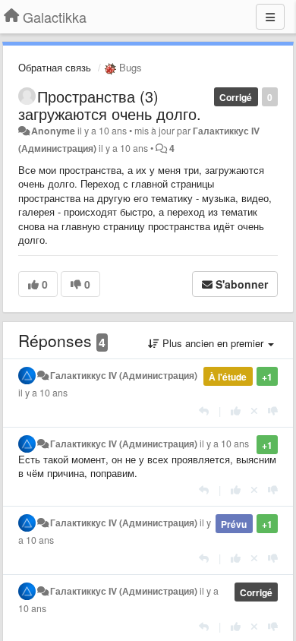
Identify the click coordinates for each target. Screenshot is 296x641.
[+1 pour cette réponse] (236, 410)
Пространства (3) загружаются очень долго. (109, 105)
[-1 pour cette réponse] (273, 410)
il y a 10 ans (43, 392)
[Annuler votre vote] (254, 410)
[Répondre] (204, 410)
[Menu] (270, 17)
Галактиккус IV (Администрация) (123, 375)
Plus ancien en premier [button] (212, 343)
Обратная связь (54, 67)
